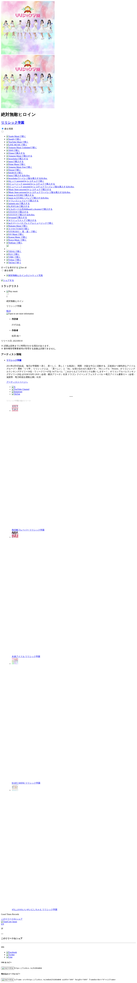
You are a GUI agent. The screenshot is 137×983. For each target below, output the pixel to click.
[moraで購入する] (15, 161)
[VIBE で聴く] (13, 257)
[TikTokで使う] (13, 262)
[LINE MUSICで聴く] (16, 145)
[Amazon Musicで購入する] (19, 156)
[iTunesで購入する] (15, 153)
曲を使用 (8, 270)
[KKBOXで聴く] (14, 173)
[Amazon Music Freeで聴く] (19, 167)
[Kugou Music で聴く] (16, 237)
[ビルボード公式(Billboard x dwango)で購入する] (29, 209)
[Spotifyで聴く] (13, 139)
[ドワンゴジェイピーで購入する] (22, 201)
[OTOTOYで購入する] (17, 212)
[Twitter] (14, 387)
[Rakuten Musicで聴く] (17, 226)
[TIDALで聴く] (14, 251)
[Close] (2, 933)
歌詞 (8, 311)
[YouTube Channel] (20, 389)
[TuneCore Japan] (9, 921)
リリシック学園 (12, 122)
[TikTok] (16, 394)
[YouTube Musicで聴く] (17, 142)
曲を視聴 (8, 129)
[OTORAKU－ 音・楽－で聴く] (21, 231)
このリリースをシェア (11, 919)
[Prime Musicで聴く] (16, 164)
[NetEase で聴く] (14, 243)
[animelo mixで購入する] (18, 203)
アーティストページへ (17, 382)
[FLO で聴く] (13, 254)
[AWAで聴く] (13, 150)
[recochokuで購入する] (17, 159)
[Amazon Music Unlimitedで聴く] (21, 147)
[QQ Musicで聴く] (15, 234)
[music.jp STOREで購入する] (20, 195)
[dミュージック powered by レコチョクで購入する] (30, 184)
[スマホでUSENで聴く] (17, 229)
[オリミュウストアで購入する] (21, 220)
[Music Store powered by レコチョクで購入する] (28, 189)
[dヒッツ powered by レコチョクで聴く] (25, 181)
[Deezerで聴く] (13, 170)
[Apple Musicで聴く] (16, 136)
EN (2, 924)
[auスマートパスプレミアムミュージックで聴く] (29, 223)
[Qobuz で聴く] (13, 260)
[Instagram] (17, 392)
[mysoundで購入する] (16, 217)
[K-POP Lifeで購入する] (17, 206)
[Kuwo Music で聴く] (16, 240)
